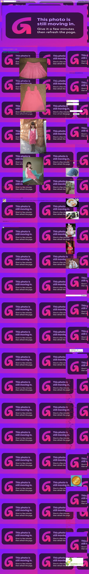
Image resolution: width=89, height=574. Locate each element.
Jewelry (67, 410)
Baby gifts (68, 383)
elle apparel (68, 522)
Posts (69, 101)
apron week (68, 381)
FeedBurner (79, 117)
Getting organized (69, 403)
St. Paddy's (68, 433)
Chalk (67, 390)
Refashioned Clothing (13, 187)
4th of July (68, 380)
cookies (67, 393)
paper (67, 421)
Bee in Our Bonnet (70, 516)
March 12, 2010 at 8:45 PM (15, 211)
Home (33, 218)
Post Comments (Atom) (14, 221)
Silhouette (68, 432)
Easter (67, 398)
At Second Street (44, 3)
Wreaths (67, 448)
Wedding (67, 447)
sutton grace (68, 529)
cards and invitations (70, 389)
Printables (68, 426)
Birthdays (68, 386)
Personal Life (68, 424)
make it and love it (69, 528)
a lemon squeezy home (70, 513)
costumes (68, 395)
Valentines (68, 445)
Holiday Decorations (70, 407)
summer (67, 436)
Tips (67, 442)
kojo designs (68, 525)
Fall (66, 400)
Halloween (68, 404)
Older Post (61, 218)
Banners (67, 384)
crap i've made (69, 519)
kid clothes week (69, 412)
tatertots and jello (69, 531)
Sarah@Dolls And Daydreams (14, 198)
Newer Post (5, 218)
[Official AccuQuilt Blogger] (76, 485)
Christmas (68, 392)
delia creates (68, 520)
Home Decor (68, 409)
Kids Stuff (68, 413)
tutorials (67, 444)
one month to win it (70, 418)
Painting (67, 419)
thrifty (67, 441)
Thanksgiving (68, 439)
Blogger (79, 567)
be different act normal (70, 514)
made (67, 526)
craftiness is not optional (71, 517)
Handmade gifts (69, 406)
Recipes (67, 427)
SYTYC (67, 438)
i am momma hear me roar (71, 523)
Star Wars (68, 435)
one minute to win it (70, 416)
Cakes (67, 387)
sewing (22, 187)
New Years (68, 415)
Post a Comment (6, 215)
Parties (67, 423)
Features (67, 401)
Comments (70, 104)
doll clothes (68, 396)
